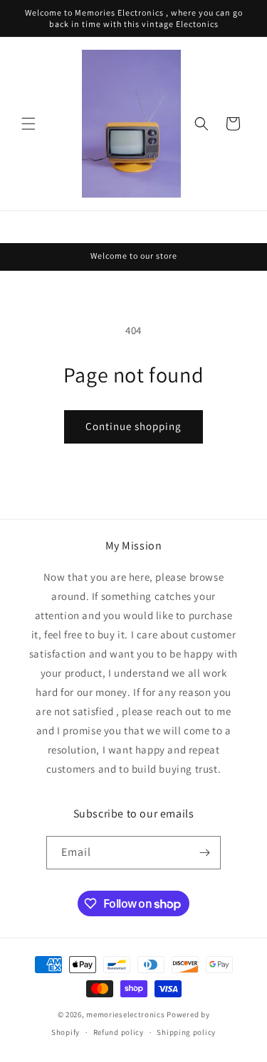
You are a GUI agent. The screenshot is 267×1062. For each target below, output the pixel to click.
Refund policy (118, 1032)
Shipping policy (186, 1032)
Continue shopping (133, 426)
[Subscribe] (204, 852)
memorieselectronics (125, 1014)
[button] (28, 123)
